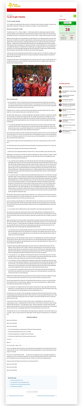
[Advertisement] (67, 61)
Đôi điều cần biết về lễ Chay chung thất (46, 395)
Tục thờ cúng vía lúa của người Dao (68, 126)
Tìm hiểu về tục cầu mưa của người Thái (68, 115)
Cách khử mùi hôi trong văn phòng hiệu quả (20, 384)
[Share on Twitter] (30, 392)
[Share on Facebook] (27, 392)
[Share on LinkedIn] (37, 392)
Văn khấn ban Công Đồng (16, 386)
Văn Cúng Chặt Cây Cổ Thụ (17, 380)
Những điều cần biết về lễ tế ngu (16, 395)
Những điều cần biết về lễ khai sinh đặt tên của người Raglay (68, 104)
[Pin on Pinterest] (34, 392)
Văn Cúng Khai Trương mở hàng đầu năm (20, 382)
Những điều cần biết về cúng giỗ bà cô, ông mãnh (69, 131)
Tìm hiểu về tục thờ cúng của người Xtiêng (68, 120)
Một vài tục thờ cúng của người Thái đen (68, 110)
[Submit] (75, 16)
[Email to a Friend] (32, 392)
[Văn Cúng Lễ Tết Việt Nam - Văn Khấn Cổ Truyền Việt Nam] (14, 5)
